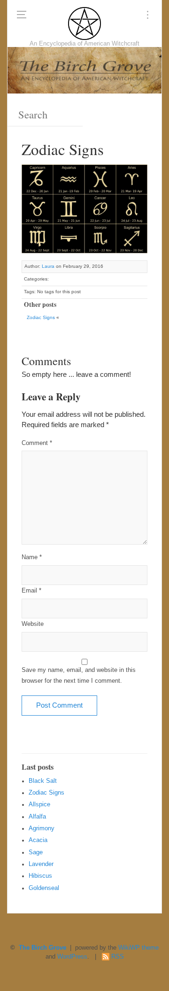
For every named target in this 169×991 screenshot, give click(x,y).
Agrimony (41, 828)
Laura (48, 266)
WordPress (72, 956)
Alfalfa (37, 816)
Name (32, 557)
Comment (37, 443)
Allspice (39, 804)
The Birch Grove (42, 947)
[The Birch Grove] (84, 23)
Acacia (38, 840)
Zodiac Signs (41, 317)
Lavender (41, 864)
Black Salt (43, 781)
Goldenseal (44, 888)
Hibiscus (40, 876)
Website (33, 624)
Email (31, 590)
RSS (117, 956)
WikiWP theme (138, 947)
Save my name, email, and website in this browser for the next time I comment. (79, 675)
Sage (36, 852)
